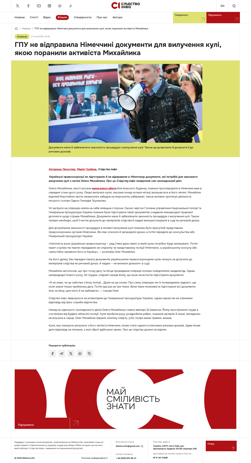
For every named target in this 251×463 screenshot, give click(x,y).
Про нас (102, 17)
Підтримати (214, 15)
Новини (20, 17)
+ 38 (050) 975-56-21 (126, 458)
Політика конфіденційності (94, 458)
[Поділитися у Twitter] (71, 353)
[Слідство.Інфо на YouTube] (39, 6)
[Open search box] (234, 6)
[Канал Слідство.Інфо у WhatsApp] (60, 6)
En (222, 6)
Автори (117, 17)
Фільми (62, 17)
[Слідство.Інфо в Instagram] (49, 6)
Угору (210, 443)
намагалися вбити (104, 188)
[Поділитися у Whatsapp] (80, 353)
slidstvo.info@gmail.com (128, 446)
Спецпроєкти (83, 17)
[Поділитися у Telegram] (61, 353)
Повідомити (181, 15)
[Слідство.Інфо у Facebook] (28, 6)
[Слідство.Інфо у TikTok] (70, 6)
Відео (47, 17)
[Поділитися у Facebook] (52, 353)
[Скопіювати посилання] (89, 353)
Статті (34, 17)
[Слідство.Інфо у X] (17, 6)
